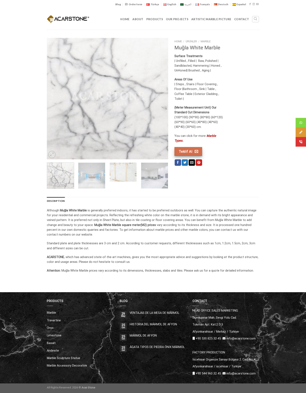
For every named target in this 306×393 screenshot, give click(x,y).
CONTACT (241, 19)
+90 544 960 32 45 (208, 373)
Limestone (54, 335)
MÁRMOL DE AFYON (143, 335)
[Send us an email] (257, 4)
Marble (206, 41)
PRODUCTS (154, 19)
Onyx (50, 328)
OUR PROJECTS (177, 19)
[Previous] (54, 98)
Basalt (51, 343)
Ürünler (191, 41)
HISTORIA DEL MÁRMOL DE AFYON (153, 324)
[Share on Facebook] (178, 162)
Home (124, 19)
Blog (118, 4)
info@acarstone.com (241, 338)
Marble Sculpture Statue (63, 358)
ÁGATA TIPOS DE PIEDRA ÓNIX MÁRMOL (157, 347)
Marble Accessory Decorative (67, 365)
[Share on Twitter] (185, 162)
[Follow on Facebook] (250, 4)
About (137, 19)
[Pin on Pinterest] (199, 162)
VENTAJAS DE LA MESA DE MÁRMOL (154, 313)
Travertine (54, 320)
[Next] (160, 98)
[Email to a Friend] (192, 162)
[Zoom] (52, 154)
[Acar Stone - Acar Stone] (68, 19)
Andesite (53, 350)
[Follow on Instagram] (254, 4)
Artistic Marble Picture (211, 19)
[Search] (255, 19)
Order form (135, 4)
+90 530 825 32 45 (208, 338)
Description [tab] (56, 201)
